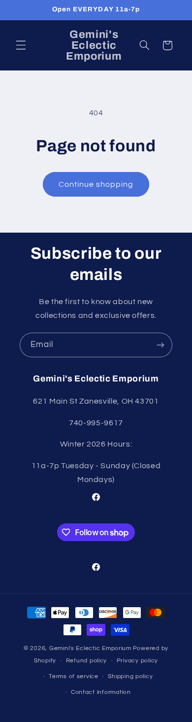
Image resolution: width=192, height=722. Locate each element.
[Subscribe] (160, 345)
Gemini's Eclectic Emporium (90, 648)
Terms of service (73, 676)
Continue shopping (96, 184)
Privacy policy (137, 660)
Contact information (101, 692)
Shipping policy (130, 676)
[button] (20, 45)
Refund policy (86, 660)
